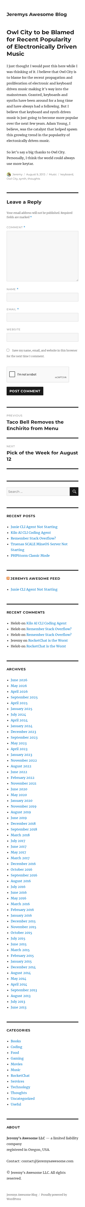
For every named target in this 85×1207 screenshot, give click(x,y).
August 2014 (21, 973)
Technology (20, 1087)
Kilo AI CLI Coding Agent (31, 532)
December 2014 (23, 967)
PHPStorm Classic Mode (30, 555)
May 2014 (18, 979)
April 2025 (19, 703)
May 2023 (19, 743)
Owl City (12, 178)
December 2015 (23, 921)
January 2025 (21, 709)
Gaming (17, 1058)
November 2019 (24, 806)
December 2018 (23, 823)
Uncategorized (23, 1098)
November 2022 (24, 760)
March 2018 (20, 835)
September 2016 (24, 875)
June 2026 (19, 680)
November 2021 (23, 783)
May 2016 (18, 898)
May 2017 (18, 852)
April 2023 (19, 749)
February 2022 (22, 778)
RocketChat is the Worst (48, 640)
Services (17, 1081)
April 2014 (19, 984)
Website (14, 329)
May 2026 (19, 686)
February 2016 (22, 910)
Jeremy (17, 174)
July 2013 (18, 1001)
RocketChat (20, 1076)
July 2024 (18, 714)
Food (15, 1053)
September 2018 (24, 829)
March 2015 (20, 950)
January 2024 (21, 726)
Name (13, 289)
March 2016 (20, 904)
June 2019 (19, 818)
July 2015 (18, 938)
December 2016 (23, 864)
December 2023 (23, 732)
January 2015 (21, 961)
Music (53, 174)
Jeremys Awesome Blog (37, 14)
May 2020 (19, 795)
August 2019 (21, 812)
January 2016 (21, 915)
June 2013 (18, 1007)
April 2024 (19, 720)
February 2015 (22, 956)
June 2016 (19, 892)
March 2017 (20, 858)
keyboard (66, 174)
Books (16, 1041)
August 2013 (21, 996)
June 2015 (19, 944)
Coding (16, 1047)
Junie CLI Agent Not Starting (34, 527)
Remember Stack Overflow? (33, 538)
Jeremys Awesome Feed (35, 579)
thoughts (34, 178)
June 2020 (19, 789)
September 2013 (24, 990)
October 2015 (21, 933)
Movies (16, 1064)
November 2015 (23, 927)
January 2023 (21, 755)
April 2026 (19, 691)
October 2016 (21, 869)
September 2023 (24, 737)
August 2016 (21, 881)
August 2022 (21, 766)
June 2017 (18, 846)
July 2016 (18, 887)
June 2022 (19, 772)
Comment (16, 227)
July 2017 (18, 841)
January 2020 (21, 801)
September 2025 (24, 697)
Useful (16, 1104)
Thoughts (19, 1093)
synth (22, 178)
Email (13, 309)
